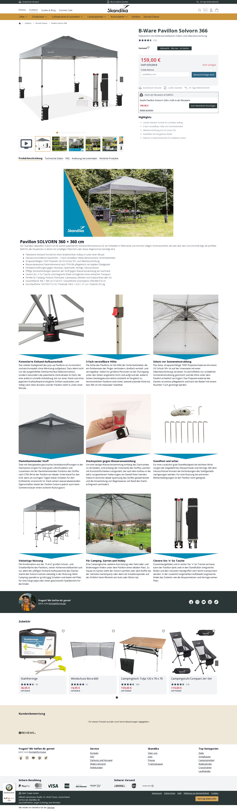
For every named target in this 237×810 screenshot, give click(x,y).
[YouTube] (204, 602)
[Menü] (13, 784)
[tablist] (68, 158)
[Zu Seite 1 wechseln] (117, 697)
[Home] (20, 23)
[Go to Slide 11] (84, 132)
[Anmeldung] (211, 10)
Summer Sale (65, 10)
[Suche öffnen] (199, 10)
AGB (179, 793)
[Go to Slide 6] (71, 132)
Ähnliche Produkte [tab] (108, 158)
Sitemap (50, 807)
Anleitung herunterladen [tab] (84, 158)
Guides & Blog (48, 10)
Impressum (157, 793)
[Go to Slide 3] (63, 132)
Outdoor (33, 9)
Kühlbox (136, 16)
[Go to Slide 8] (76, 132)
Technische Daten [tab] (54, 158)
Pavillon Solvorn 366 (59, 23)
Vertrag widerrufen (207, 798)
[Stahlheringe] (43, 661)
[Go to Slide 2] (60, 132)
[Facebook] (191, 602)
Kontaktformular (57, 603)
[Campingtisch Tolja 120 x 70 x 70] (143, 661)
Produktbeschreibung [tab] (31, 158)
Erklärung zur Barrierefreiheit (196, 793)
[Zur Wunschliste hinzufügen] (63, 631)
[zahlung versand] (24, 786)
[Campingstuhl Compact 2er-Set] (193, 661)
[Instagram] (197, 602)
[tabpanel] (118, 374)
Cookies (214, 793)
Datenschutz (169, 793)
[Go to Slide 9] (79, 132)
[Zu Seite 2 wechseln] (120, 697)
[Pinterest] (210, 602)
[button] (216, 10)
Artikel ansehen (146, 110)
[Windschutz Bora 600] (93, 661)
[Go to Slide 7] (73, 132)
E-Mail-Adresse (147, 70)
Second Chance (151, 16)
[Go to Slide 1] (57, 132)
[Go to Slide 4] (65, 132)
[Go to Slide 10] (82, 132)
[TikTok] (216, 602)
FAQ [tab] (67, 158)
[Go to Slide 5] (68, 132)
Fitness (22, 9)
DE (205, 10)
